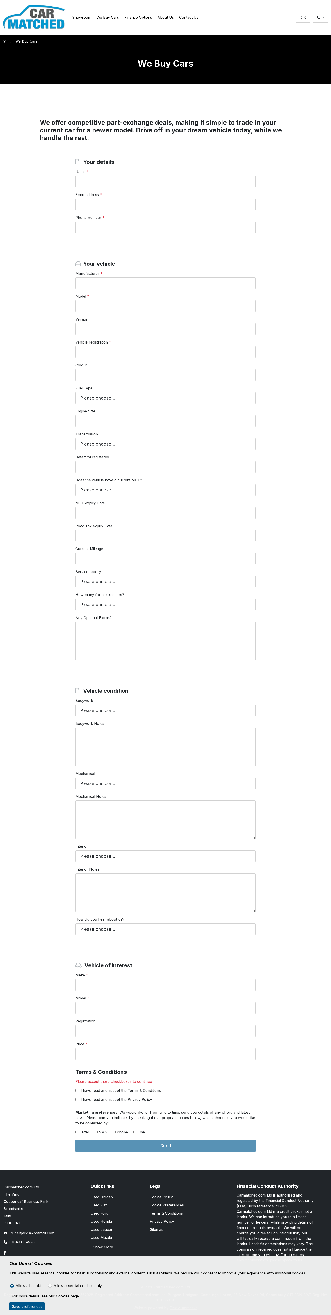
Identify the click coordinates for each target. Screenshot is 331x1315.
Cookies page (67, 1296)
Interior (81, 846)
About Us (165, 17)
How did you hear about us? (99, 919)
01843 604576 (22, 1242)
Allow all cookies (30, 1285)
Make (81, 975)
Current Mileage (89, 548)
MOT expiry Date (90, 503)
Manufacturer (88, 273)
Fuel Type (83, 388)
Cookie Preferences (167, 1205)
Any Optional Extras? (93, 617)
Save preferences (27, 1306)
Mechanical (85, 773)
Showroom (81, 17)
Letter (84, 1132)
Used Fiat (99, 1205)
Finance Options (138, 17)
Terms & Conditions (144, 1090)
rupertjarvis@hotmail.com (31, 1233)
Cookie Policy (161, 1197)
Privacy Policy (140, 1099)
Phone (122, 1132)
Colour (81, 365)
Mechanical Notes (90, 796)
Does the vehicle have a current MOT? (108, 480)
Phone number (89, 217)
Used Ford (99, 1213)
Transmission (86, 434)
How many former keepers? (99, 594)
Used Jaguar (102, 1229)
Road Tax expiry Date (93, 526)
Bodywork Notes (89, 723)
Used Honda (101, 1221)
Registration (85, 1021)
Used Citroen (102, 1197)
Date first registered (92, 457)
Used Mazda (101, 1237)
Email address (88, 194)
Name (82, 171)
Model (82, 296)
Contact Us (188, 17)
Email (141, 1132)
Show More (103, 1247)
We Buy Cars (108, 17)
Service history (88, 571)
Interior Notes (87, 869)
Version (81, 319)
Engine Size (85, 411)
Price (81, 1044)
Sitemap (156, 1229)
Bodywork (84, 700)
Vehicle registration (93, 342)
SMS (103, 1132)
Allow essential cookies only (78, 1285)
